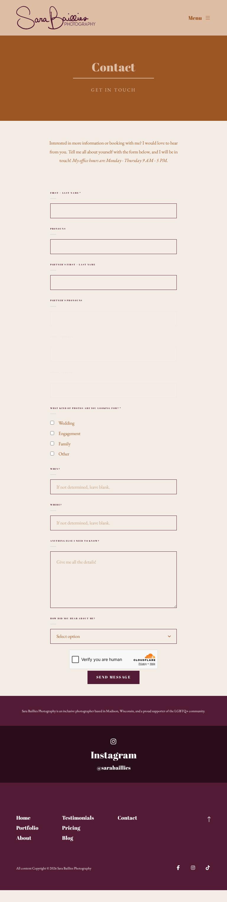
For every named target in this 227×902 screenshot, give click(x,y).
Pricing (71, 827)
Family (65, 444)
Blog (67, 837)
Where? (56, 504)
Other (64, 454)
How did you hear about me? (73, 618)
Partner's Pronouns (66, 300)
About (23, 837)
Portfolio (27, 827)
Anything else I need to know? (75, 540)
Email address (63, 336)
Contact (127, 817)
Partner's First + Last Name (72, 264)
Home (23, 817)
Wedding (66, 423)
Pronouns (58, 228)
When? (55, 468)
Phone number (62, 372)
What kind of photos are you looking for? (85, 408)
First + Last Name (66, 192)
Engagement (69, 433)
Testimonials (78, 817)
